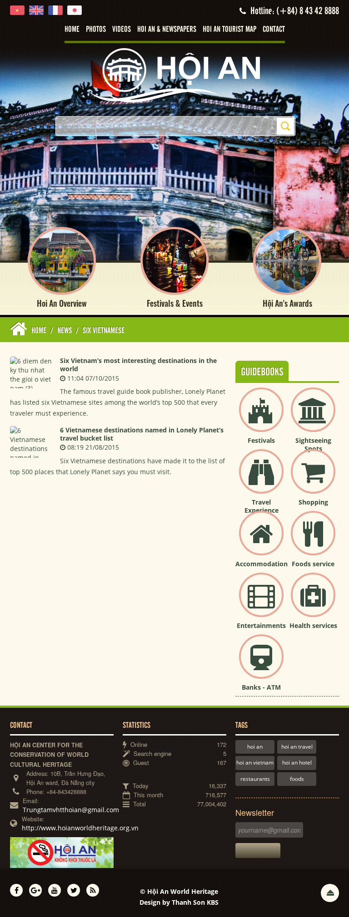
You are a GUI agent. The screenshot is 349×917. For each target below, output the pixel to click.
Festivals (261, 440)
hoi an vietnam (255, 762)
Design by (179, 902)
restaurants (255, 779)
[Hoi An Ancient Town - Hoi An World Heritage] (174, 74)
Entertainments (261, 625)
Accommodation (261, 563)
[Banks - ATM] (261, 664)
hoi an (255, 746)
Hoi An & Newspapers (166, 29)
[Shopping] (313, 479)
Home (72, 29)
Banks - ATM (261, 687)
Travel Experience (261, 506)
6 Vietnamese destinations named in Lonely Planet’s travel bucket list (142, 434)
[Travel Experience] (261, 479)
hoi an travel (297, 746)
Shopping (313, 502)
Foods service (313, 563)
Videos (121, 29)
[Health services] (313, 602)
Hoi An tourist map (229, 29)
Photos (96, 29)
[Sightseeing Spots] (313, 417)
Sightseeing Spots (313, 444)
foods (297, 779)
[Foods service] (313, 540)
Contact (274, 29)
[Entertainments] (261, 602)
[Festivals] (261, 417)
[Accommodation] (261, 540)
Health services (313, 625)
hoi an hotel (297, 762)
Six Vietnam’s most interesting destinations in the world (138, 364)
